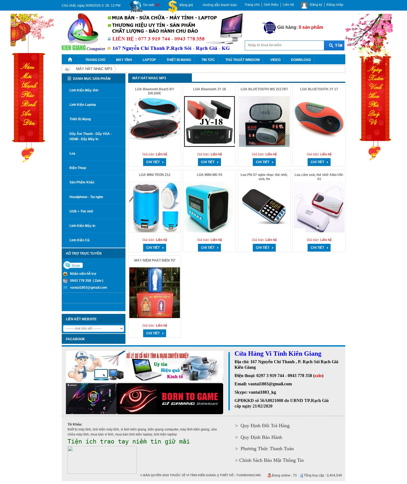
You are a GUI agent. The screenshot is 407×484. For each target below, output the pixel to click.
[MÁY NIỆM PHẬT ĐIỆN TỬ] (154, 292)
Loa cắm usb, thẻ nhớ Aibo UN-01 (319, 177)
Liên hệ (288, 5)
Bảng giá (186, 5)
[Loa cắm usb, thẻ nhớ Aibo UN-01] (319, 207)
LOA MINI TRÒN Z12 (155, 175)
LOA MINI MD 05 (209, 175)
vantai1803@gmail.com (88, 288)
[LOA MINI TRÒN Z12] (154, 207)
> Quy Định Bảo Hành (258, 437)
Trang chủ (252, 5)
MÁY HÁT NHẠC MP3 (94, 69)
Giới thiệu (271, 5)
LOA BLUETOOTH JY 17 (319, 89)
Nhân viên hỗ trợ (83, 274)
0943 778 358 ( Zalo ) (86, 281)
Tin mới (151, 5)
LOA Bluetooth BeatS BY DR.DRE (154, 91)
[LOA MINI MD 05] (209, 207)
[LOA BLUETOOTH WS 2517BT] (264, 121)
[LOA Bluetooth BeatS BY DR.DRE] (154, 121)
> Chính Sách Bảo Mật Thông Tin (269, 460)
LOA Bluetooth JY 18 (209, 89)
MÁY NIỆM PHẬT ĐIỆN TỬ (154, 260)
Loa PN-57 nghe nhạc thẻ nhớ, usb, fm (264, 177)
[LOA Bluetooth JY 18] (209, 121)
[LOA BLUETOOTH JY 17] (319, 121)
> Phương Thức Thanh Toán (264, 448)
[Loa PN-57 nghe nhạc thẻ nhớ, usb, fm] (264, 207)
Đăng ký (316, 5)
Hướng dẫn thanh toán (220, 5)
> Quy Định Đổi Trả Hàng (262, 425)
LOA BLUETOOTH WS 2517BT (264, 89)
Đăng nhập (334, 5)
